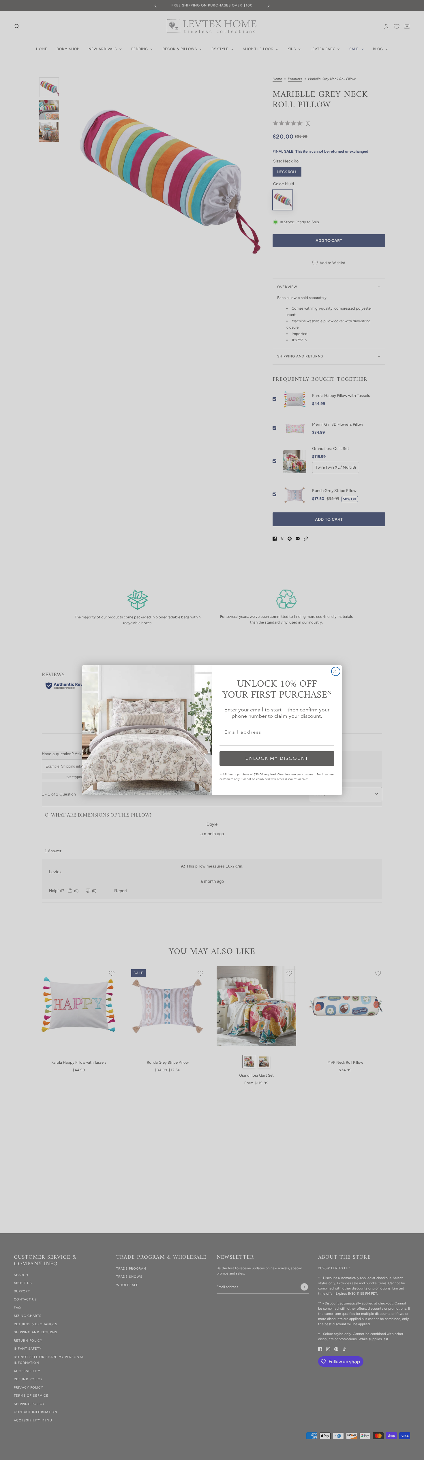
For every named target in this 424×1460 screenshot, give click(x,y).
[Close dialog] (335, 671)
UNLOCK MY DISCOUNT (276, 758)
